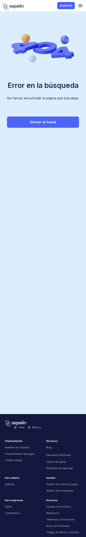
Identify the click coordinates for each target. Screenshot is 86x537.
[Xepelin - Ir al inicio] (13, 6)
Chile (21, 427)
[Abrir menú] (80, 5)
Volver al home (43, 122)
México (36, 427)
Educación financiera (58, 455)
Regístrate (66, 5)
